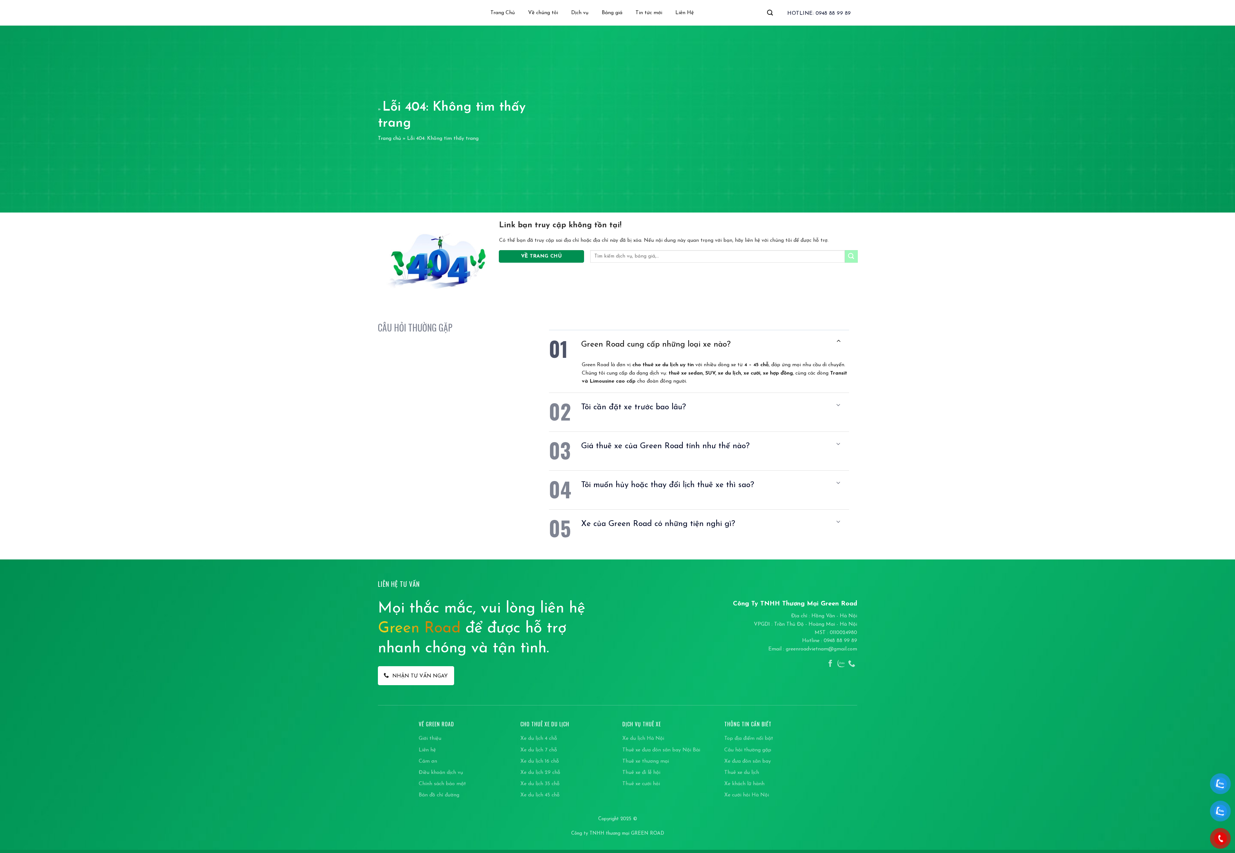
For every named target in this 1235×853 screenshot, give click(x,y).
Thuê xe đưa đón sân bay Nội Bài (661, 750)
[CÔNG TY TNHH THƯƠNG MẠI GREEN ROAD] (395, 13)
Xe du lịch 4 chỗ (538, 738)
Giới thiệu (430, 738)
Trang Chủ (502, 12)
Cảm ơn (428, 761)
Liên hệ (427, 750)
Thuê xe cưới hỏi (641, 783)
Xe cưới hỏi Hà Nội (746, 795)
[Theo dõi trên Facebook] (830, 664)
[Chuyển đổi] (838, 341)
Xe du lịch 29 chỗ (540, 772)
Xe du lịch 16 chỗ (539, 761)
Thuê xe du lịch (741, 772)
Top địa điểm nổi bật (748, 738)
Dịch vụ (580, 12)
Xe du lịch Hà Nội (643, 738)
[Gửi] (851, 256)
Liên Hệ (684, 12)
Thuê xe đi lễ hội (641, 772)
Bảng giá (612, 12)
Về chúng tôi (543, 12)
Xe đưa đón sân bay (747, 761)
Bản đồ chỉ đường (439, 795)
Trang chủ (389, 138)
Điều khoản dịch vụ (441, 772)
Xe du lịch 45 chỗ (540, 795)
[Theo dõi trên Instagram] (841, 664)
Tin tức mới (649, 12)
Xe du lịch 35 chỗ (540, 783)
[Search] (770, 13)
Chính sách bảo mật (442, 783)
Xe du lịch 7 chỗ (538, 750)
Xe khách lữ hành (744, 783)
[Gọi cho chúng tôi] (851, 664)
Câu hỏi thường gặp (747, 750)
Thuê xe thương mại (645, 761)
